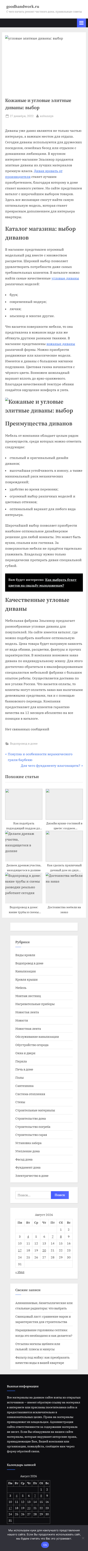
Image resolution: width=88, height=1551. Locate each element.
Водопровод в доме (24, 743)
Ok (45, 1544)
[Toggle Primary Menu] (81, 23)
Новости (21, 1020)
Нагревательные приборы (35, 1004)
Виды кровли (25, 955)
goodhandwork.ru (22, 6)
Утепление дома (27, 1151)
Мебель (20, 988)
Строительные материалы (35, 1110)
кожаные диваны (60, 344)
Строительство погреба (32, 1127)
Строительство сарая (31, 1135)
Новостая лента (27, 1012)
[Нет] (83, 1538)
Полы (19, 1077)
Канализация (25, 971)
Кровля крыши (26, 979)
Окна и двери (25, 1053)
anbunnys (46, 116)
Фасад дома (24, 1159)
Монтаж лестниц (28, 996)
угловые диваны (65, 278)
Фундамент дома (28, 1167)
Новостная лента (28, 1028)
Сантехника (24, 1086)
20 (44, 1250)
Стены (20, 1102)
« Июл (19, 1272)
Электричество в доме (32, 1175)
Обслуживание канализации (37, 1036)
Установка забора (28, 1143)
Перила (21, 1061)
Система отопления (30, 1094)
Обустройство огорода (32, 1045)
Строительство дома (30, 1118)
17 (20, 1250)
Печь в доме (24, 1069)
